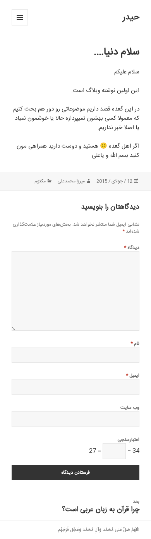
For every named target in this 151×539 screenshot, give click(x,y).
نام (134, 343)
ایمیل (132, 375)
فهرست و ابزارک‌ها (19, 25)
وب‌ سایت (129, 407)
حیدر (131, 17)
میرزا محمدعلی (71, 181)
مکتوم (40, 181)
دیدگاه (131, 247)
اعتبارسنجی (128, 439)
